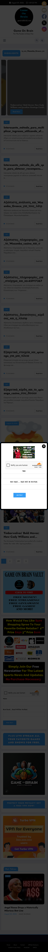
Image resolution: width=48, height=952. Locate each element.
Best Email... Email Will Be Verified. (24, 482)
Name (24, 471)
